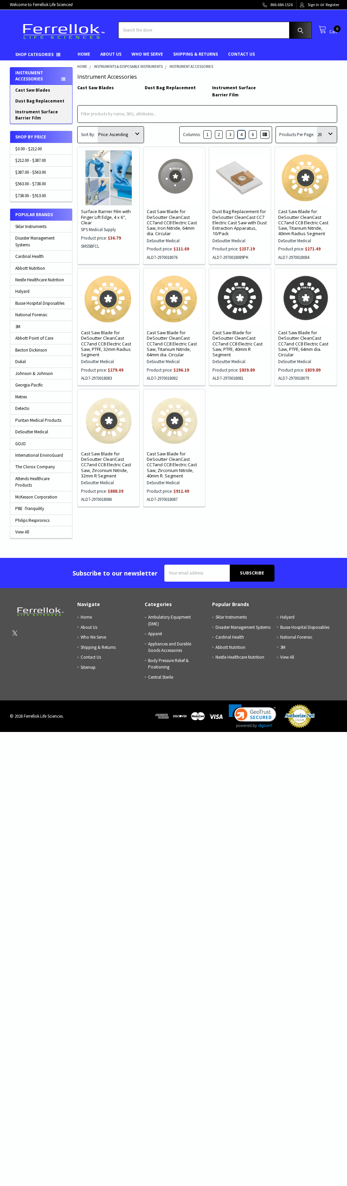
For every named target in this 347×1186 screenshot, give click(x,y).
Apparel (155, 634)
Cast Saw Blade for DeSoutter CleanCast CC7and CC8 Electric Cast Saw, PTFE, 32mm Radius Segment (106, 344)
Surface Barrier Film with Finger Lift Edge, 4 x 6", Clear (106, 217)
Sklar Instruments (30, 226)
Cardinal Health (29, 256)
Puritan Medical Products (38, 420)
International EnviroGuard (39, 455)
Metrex (21, 397)
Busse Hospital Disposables (39, 303)
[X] (15, 633)
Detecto (22, 408)
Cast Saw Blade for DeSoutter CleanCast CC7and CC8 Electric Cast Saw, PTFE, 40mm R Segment (237, 344)
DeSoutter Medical (31, 432)
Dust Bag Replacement (39, 101)
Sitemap (88, 667)
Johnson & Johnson (34, 373)
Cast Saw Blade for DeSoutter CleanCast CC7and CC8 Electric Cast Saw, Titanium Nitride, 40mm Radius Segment (303, 222)
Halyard (22, 291)
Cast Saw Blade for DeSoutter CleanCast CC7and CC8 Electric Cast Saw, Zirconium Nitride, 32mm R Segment (106, 465)
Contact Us (241, 54)
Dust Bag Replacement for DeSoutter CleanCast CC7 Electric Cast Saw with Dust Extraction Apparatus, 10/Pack (239, 222)
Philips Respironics (32, 520)
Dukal (20, 361)
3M (17, 327)
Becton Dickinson (31, 350)
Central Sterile (160, 677)
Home (84, 54)
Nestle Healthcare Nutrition (39, 280)
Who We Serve (147, 54)
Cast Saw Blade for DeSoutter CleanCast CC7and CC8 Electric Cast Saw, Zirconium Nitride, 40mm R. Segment (172, 465)
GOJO (20, 444)
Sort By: (88, 134)
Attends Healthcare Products (32, 482)
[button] (252, 716)
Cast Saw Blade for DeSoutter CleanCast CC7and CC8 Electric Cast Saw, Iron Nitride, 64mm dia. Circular (172, 222)
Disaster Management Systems (35, 241)
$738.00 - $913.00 (30, 196)
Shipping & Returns (195, 54)
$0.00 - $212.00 (28, 149)
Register (332, 4)
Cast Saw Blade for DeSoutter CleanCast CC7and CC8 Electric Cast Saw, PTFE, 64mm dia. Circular (303, 344)
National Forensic (31, 315)
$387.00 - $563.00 (30, 172)
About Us (110, 54)
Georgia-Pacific (29, 385)
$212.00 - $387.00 (30, 160)
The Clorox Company (35, 467)
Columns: (192, 134)
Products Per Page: (296, 134)
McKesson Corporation (36, 497)
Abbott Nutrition (30, 268)
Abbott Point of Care (34, 338)
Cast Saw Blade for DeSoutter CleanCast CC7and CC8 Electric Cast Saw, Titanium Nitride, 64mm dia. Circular (172, 344)
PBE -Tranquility (29, 508)
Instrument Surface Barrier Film (36, 115)
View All (22, 532)
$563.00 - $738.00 (30, 184)
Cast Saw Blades (32, 90)
